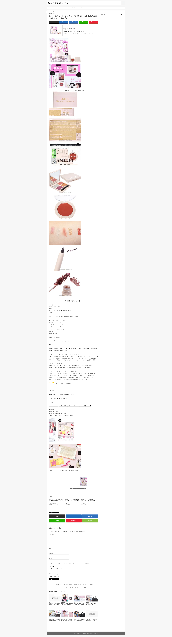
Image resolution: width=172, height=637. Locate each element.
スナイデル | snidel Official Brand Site (58, 398)
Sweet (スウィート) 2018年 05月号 (67, 348)
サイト (50, 558)
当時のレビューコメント (88, 373)
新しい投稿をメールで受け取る (56, 576)
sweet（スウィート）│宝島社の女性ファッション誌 (61, 394)
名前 (50, 548)
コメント (51, 534)
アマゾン (64, 470)
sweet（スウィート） (54, 512)
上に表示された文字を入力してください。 (58, 568)
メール (51, 553)
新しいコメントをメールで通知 (56, 574)
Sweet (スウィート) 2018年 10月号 (71, 31)
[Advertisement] (111, 28)
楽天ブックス (74, 470)
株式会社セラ (59, 337)
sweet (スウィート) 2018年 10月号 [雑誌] (77, 488)
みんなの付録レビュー (59, 3)
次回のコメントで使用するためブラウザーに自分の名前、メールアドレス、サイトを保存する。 (70, 563)
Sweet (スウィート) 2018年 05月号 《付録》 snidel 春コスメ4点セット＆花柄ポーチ (69, 406)
